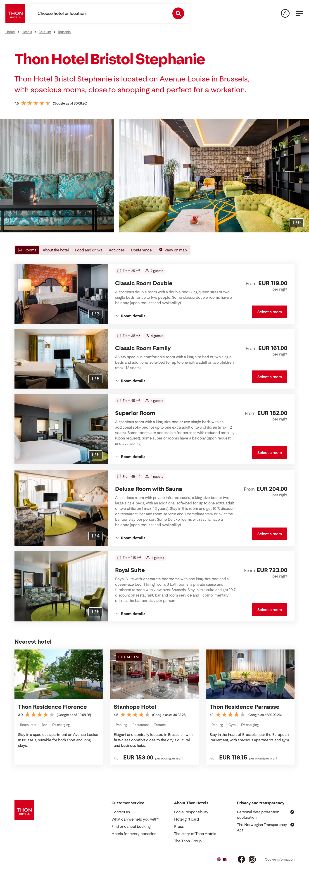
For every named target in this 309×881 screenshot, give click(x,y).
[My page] (285, 13)
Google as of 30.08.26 (70, 103)
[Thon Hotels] (15, 13)
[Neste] (304, 175)
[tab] (26, 250)
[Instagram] (252, 859)
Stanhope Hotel (135, 707)
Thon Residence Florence (52, 707)
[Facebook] (241, 859)
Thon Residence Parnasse (244, 707)
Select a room (269, 312)
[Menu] (299, 13)
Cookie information (280, 859)
